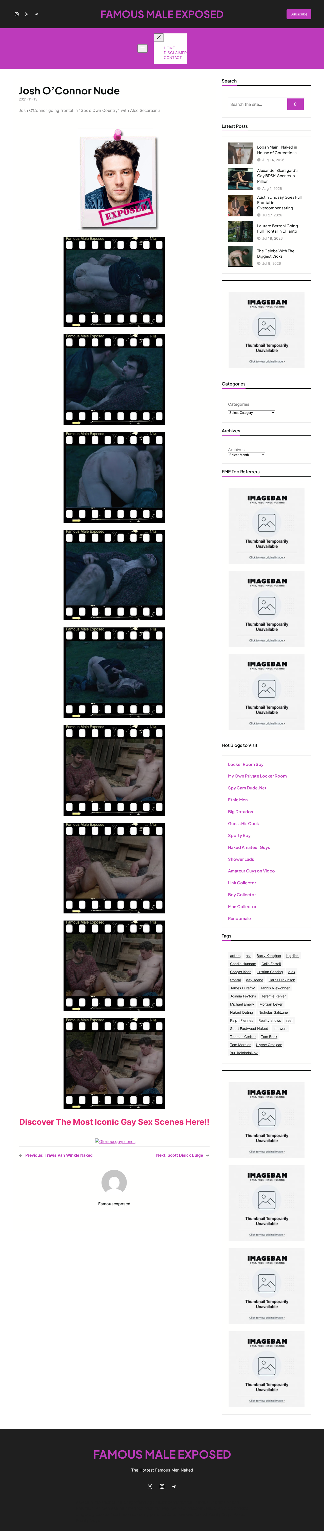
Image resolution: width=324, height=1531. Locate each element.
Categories (238, 404)
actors (235, 955)
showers (280, 1028)
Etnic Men (238, 799)
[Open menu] (142, 48)
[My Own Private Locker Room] (267, 366)
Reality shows (269, 1020)
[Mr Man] (267, 1156)
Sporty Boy (239, 835)
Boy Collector (242, 894)
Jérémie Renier (273, 996)
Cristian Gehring (270, 972)
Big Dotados (240, 811)
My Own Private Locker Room (257, 776)
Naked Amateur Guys (249, 847)
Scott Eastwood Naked (249, 1028)
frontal (235, 980)
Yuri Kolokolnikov (244, 1053)
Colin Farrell (271, 964)
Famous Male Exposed (162, 14)
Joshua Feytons (243, 996)
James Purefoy (242, 988)
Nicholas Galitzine (273, 1012)
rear (289, 1020)
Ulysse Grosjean (269, 1045)
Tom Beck (269, 1036)
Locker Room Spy (246, 764)
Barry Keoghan (269, 955)
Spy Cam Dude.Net (247, 787)
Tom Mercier (240, 1045)
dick (291, 972)
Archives (236, 449)
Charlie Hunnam (243, 964)
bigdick (292, 955)
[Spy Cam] (267, 562)
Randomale (239, 918)
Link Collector (242, 882)
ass (248, 955)
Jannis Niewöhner (275, 988)
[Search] (295, 104)
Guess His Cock (243, 823)
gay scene (254, 980)
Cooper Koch (240, 972)
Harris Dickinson (282, 980)
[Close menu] (159, 37)
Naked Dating (241, 1012)
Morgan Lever (270, 1004)
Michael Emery (242, 1004)
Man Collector (242, 906)
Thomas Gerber (243, 1036)
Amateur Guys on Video (251, 870)
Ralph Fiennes (241, 1020)
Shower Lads (241, 859)
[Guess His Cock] (267, 728)
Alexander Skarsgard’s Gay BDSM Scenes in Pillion (277, 175)
